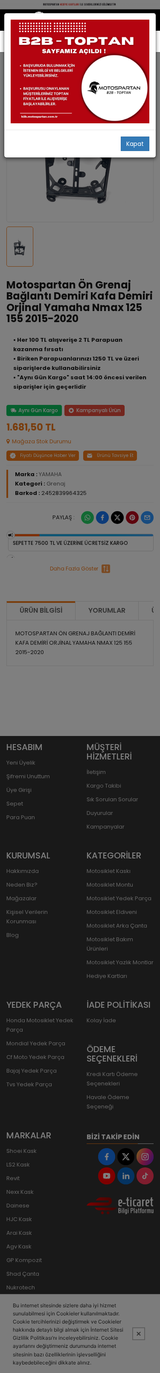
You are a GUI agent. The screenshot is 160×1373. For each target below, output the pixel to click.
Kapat (135, 144)
